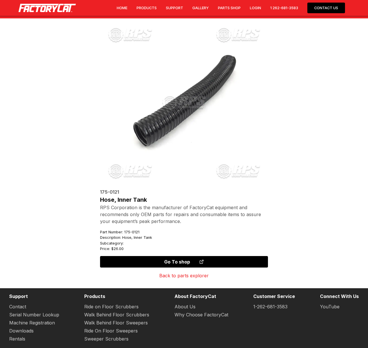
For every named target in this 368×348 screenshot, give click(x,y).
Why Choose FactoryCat (201, 315)
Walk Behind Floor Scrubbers (116, 315)
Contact (17, 306)
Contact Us (326, 8)
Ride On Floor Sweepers (111, 331)
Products (147, 8)
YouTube (330, 306)
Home (122, 8)
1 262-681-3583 (284, 8)
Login (255, 8)
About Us (185, 306)
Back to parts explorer (184, 275)
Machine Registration (32, 323)
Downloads (21, 331)
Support (174, 8)
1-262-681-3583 (270, 306)
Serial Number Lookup (34, 315)
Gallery (200, 8)
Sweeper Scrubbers (106, 339)
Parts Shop (229, 8)
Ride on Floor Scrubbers (111, 306)
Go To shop (177, 262)
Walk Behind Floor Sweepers (116, 323)
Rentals (17, 339)
